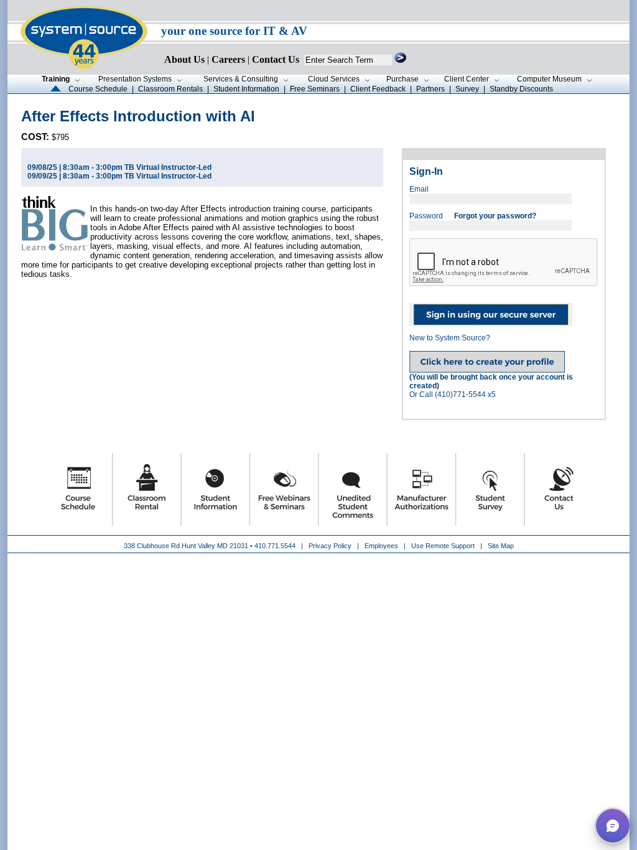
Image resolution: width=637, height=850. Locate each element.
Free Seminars (315, 89)
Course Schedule (98, 89)
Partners (430, 89)
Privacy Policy (331, 545)
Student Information (246, 89)
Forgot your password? (495, 216)
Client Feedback (378, 89)
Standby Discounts (521, 89)
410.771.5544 (274, 545)
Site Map (501, 545)
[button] (613, 826)
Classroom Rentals (170, 89)
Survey (467, 89)
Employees (381, 545)
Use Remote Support (443, 545)
